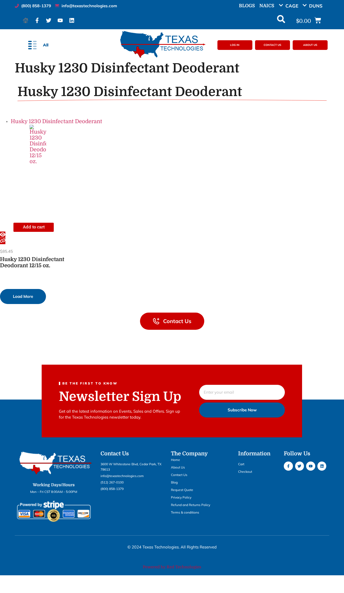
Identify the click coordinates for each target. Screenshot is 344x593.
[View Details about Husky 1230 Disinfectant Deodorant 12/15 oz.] (2, 241)
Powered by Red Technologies (172, 567)
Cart (241, 464)
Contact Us (179, 475)
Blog (174, 482)
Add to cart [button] (34, 227)
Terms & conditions (185, 512)
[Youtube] (60, 20)
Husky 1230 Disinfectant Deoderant (56, 121)
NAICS (266, 5)
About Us (178, 467)
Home (175, 460)
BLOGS (247, 5)
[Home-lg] (25, 20)
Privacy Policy (181, 497)
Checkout (245, 472)
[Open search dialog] (281, 20)
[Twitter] (48, 20)
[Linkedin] (71, 20)
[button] (290, 5)
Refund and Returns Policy (190, 505)
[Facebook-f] (37, 20)
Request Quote (182, 490)
